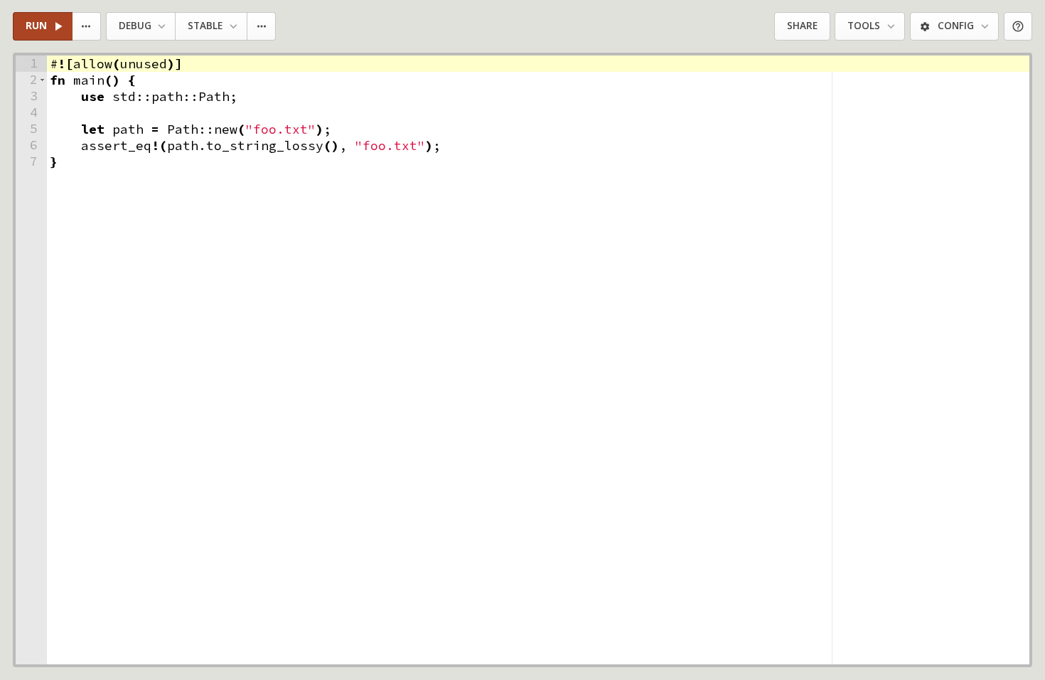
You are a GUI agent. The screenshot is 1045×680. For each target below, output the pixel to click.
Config (956, 25)
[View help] (1018, 26)
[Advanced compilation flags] (262, 26)
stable (205, 25)
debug (135, 25)
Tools (863, 25)
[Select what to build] (87, 26)
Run (36, 25)
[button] (42, 80)
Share (802, 25)
